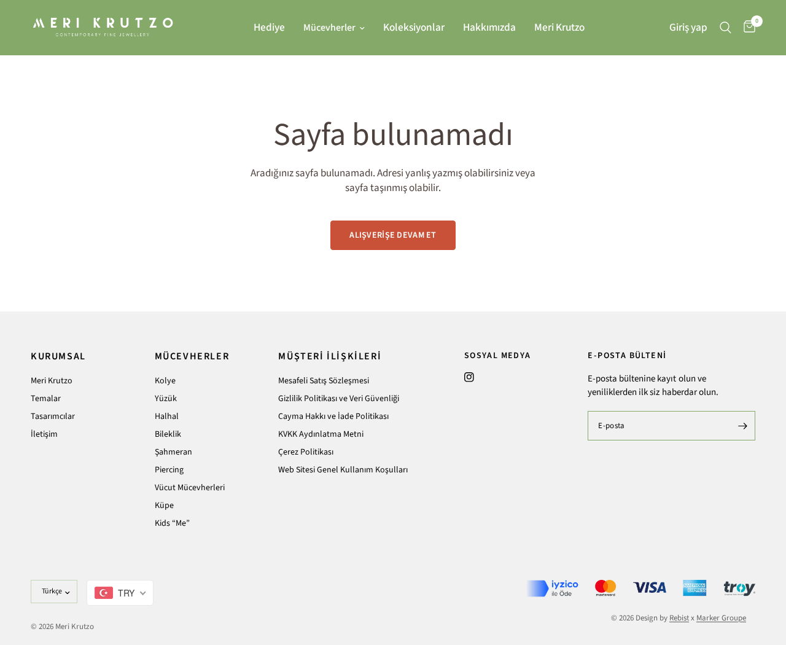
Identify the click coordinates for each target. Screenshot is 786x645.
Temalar (46, 399)
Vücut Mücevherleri (190, 488)
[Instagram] (469, 377)
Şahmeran (173, 452)
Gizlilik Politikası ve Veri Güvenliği (338, 399)
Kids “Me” (172, 523)
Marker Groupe (721, 618)
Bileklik (168, 434)
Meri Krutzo (559, 27)
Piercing (169, 470)
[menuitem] (269, 27)
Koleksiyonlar (414, 27)
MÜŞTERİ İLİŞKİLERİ (329, 356)
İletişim (44, 434)
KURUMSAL (58, 356)
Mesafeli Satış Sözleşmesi (323, 381)
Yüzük (166, 399)
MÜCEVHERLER (192, 356)
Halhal (167, 416)
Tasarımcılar (53, 416)
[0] (746, 27)
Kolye (165, 381)
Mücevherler (329, 27)
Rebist (679, 618)
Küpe (164, 505)
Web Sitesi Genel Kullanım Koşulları (343, 470)
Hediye (269, 27)
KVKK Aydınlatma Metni (321, 434)
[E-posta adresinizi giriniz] (743, 425)
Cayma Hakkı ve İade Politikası (333, 416)
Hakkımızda (489, 27)
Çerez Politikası (305, 452)
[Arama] (725, 27)
